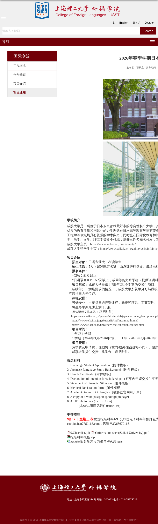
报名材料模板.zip (82, 437)
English (123, 22)
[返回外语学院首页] (79, 11)
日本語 (136, 22)
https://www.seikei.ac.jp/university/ (113, 244)
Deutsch (149, 22)
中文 (112, 22)
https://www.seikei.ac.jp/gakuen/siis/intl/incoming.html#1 (105, 320)
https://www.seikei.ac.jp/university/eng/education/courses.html (108, 324)
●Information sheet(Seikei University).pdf (121, 432)
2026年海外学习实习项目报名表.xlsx (96, 441)
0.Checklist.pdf (80, 432)
